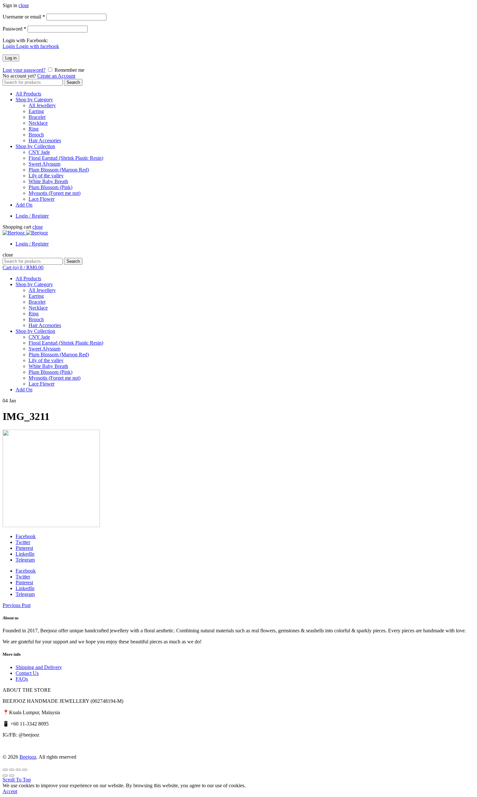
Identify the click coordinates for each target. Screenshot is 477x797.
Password (14, 29)
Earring (36, 111)
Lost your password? (24, 70)
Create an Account (56, 76)
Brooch (36, 134)
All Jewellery (42, 105)
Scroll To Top (17, 779)
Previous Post (17, 605)
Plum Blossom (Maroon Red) (59, 169)
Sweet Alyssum (44, 164)
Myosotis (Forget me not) (54, 193)
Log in (11, 58)
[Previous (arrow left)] (5, 776)
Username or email (24, 16)
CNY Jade (39, 152)
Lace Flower (42, 199)
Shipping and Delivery (39, 667)
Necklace (38, 123)
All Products (28, 93)
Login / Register (32, 216)
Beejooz (27, 757)
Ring (34, 129)
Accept (10, 791)
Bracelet (37, 117)
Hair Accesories (45, 140)
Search (73, 82)
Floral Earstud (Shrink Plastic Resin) (66, 158)
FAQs (22, 679)
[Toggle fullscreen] (18, 770)
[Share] (11, 770)
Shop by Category (34, 99)
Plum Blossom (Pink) (50, 187)
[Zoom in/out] (24, 770)
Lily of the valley (46, 175)
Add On (24, 205)
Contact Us (27, 673)
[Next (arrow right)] (11, 776)
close (23, 5)
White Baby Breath (48, 181)
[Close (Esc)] (5, 770)
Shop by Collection (35, 146)
